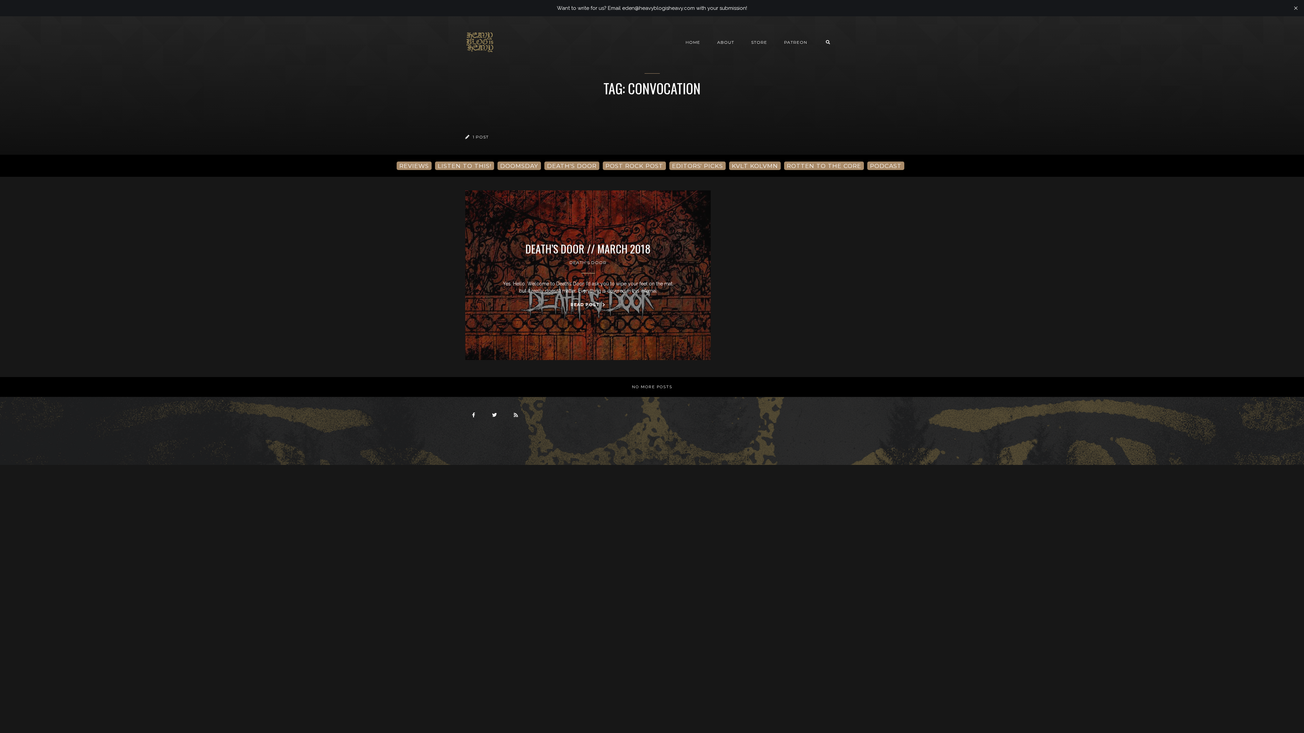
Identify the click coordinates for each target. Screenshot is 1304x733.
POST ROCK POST (634, 165)
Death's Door (587, 262)
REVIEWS (414, 165)
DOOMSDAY (519, 165)
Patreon (795, 42)
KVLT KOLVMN (755, 165)
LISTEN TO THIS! (464, 165)
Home (693, 42)
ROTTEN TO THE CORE (824, 165)
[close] (1295, 8)
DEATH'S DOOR (572, 165)
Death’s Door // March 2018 (588, 248)
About (725, 42)
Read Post (585, 304)
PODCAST (886, 165)
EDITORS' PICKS (697, 165)
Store (759, 42)
